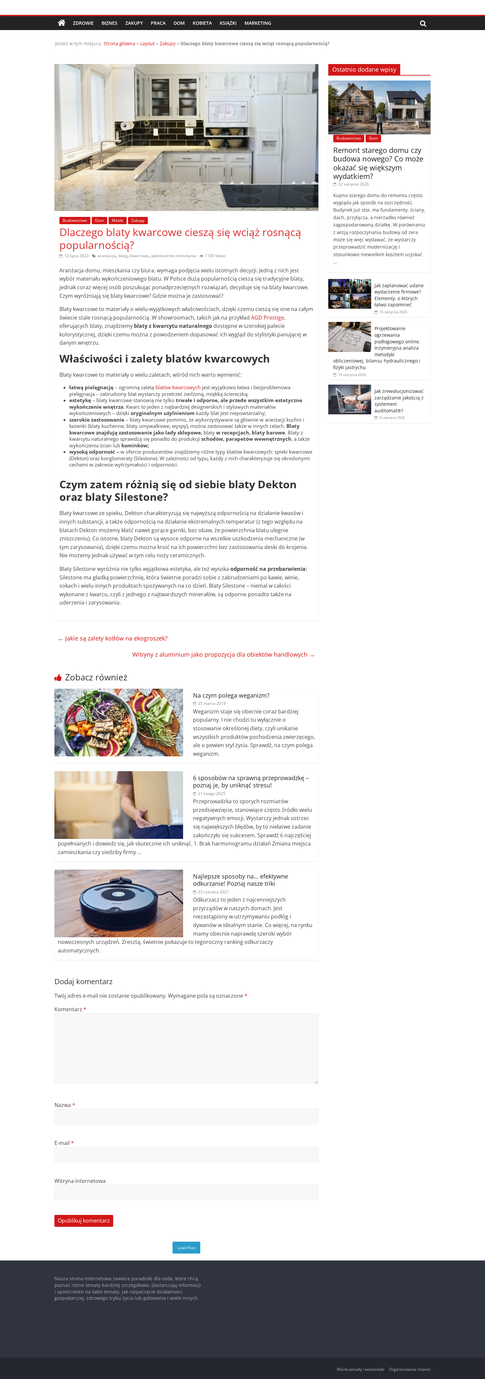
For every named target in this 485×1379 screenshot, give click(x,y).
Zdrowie (83, 23)
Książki (228, 23)
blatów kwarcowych (178, 387)
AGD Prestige (267, 317)
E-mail (64, 1143)
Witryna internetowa (80, 1181)
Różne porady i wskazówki (360, 1369)
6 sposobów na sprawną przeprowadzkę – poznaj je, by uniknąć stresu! (251, 781)
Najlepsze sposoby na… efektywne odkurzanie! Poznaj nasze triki (240, 879)
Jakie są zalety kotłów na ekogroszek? (113, 638)
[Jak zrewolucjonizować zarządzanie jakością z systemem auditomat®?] (349, 388)
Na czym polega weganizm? (231, 695)
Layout (147, 43)
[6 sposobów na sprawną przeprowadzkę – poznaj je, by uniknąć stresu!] (118, 775)
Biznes (109, 23)
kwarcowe (139, 256)
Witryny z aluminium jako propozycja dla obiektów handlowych (223, 654)
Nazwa (64, 1105)
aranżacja (107, 256)
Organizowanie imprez (410, 1369)
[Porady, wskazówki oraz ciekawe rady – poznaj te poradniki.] (61, 23)
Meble (117, 220)
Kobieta (202, 23)
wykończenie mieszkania (173, 256)
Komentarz (70, 1009)
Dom (179, 23)
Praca (158, 23)
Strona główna (119, 43)
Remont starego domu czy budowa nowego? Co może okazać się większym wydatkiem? (378, 163)
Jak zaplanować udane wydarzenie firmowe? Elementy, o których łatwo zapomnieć (399, 295)
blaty (122, 256)
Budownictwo (75, 220)
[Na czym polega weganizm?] (118, 692)
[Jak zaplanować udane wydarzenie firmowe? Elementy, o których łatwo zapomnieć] (349, 282)
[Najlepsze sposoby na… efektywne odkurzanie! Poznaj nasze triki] (118, 873)
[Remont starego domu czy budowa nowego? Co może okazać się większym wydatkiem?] (379, 84)
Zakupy (134, 23)
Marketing (257, 23)
